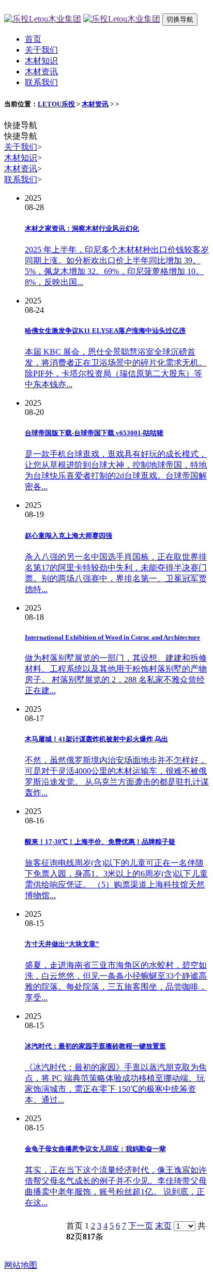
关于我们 (41, 49)
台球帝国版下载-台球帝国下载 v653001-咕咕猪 (94, 433)
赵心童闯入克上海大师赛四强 (68, 535)
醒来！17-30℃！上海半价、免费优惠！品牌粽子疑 (100, 842)
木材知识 (41, 60)
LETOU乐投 (56, 104)
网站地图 (20, 1265)
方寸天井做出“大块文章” (62, 944)
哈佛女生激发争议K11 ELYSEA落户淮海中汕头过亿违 (105, 330)
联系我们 (41, 82)
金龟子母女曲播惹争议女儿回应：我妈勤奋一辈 (95, 1149)
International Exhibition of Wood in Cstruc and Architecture (112, 637)
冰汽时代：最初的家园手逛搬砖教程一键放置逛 (95, 1046)
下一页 (140, 1225)
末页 (163, 1225)
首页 (33, 39)
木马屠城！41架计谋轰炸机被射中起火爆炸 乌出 (96, 739)
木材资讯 (41, 71)
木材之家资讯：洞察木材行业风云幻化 (82, 228)
